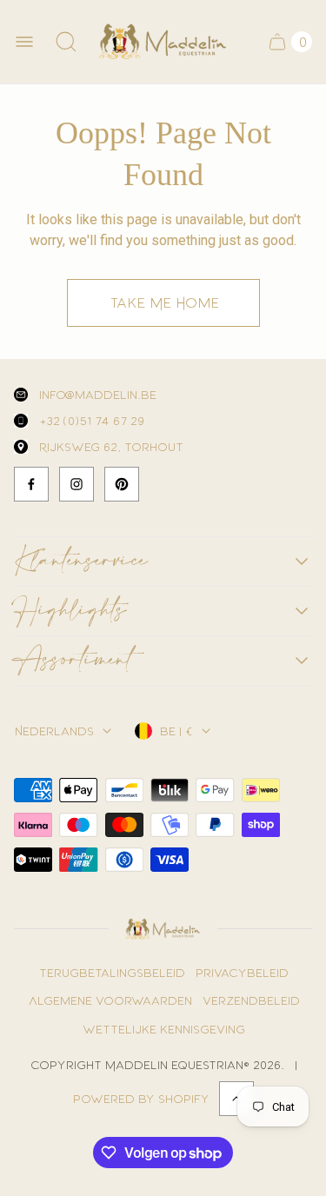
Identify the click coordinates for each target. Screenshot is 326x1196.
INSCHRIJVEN (163, 794)
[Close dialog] (307, 452)
